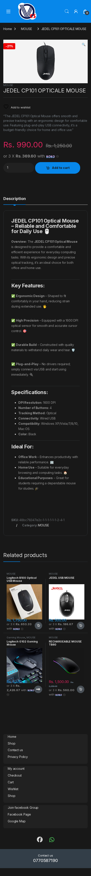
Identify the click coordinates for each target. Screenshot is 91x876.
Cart (10, 782)
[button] (83, 44)
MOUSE (26, 29)
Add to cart (61, 168)
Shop (11, 743)
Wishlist (13, 789)
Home (7, 29)
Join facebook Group (23, 807)
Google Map (17, 821)
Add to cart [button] (38, 625)
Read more (38, 689)
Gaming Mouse (16, 637)
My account (16, 768)
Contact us (15, 750)
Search (66, 11)
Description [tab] (14, 199)
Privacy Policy (18, 757)
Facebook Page (19, 814)
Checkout (15, 775)
